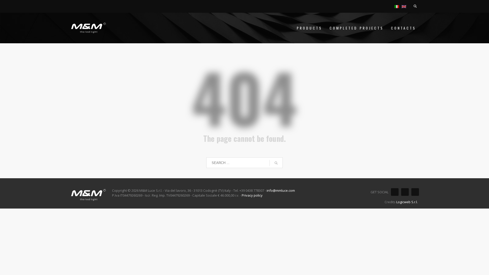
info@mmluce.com (281, 190)
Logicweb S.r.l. (407, 202)
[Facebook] (395, 192)
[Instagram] (405, 192)
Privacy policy (252, 195)
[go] (276, 163)
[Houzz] (415, 192)
